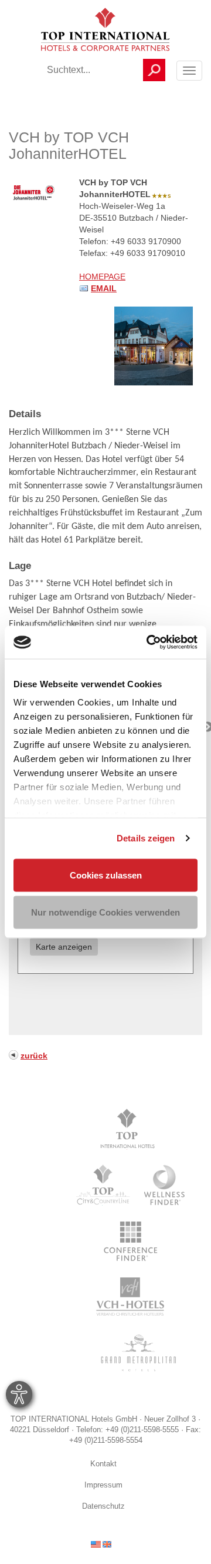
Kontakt (103, 1464)
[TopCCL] (102, 1185)
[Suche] (154, 70)
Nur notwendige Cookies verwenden (105, 912)
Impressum (103, 1485)
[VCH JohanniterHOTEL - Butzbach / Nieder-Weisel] (153, 345)
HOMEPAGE (102, 276)
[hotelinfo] (101, 1543)
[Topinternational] (130, 1129)
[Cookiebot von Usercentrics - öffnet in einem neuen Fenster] (149, 642)
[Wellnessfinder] (165, 1185)
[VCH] (130, 1296)
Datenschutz (103, 1506)
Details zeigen (146, 838)
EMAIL (104, 288)
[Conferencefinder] (131, 1241)
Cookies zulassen (106, 875)
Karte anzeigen (64, 946)
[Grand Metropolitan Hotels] (136, 1352)
